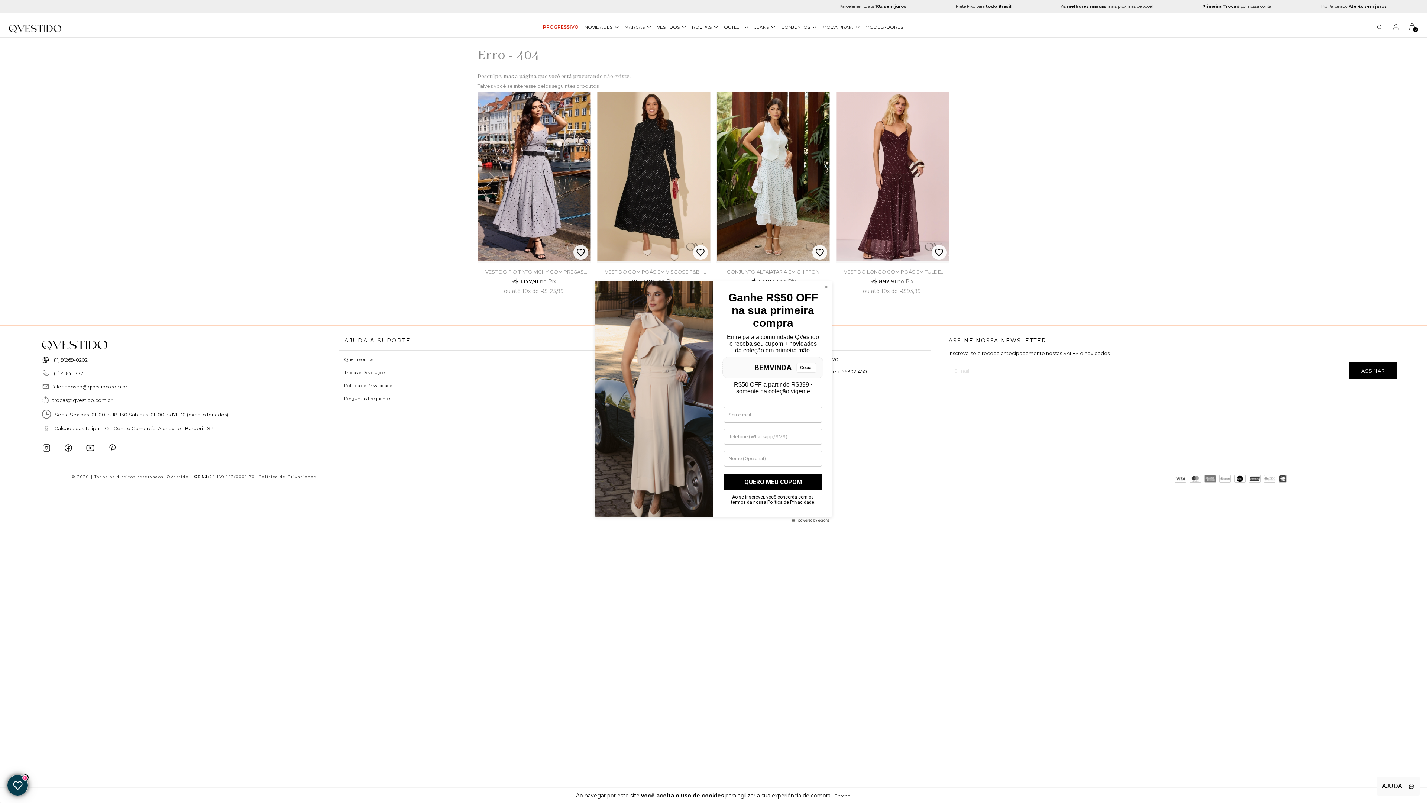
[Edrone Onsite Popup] (713, 401)
